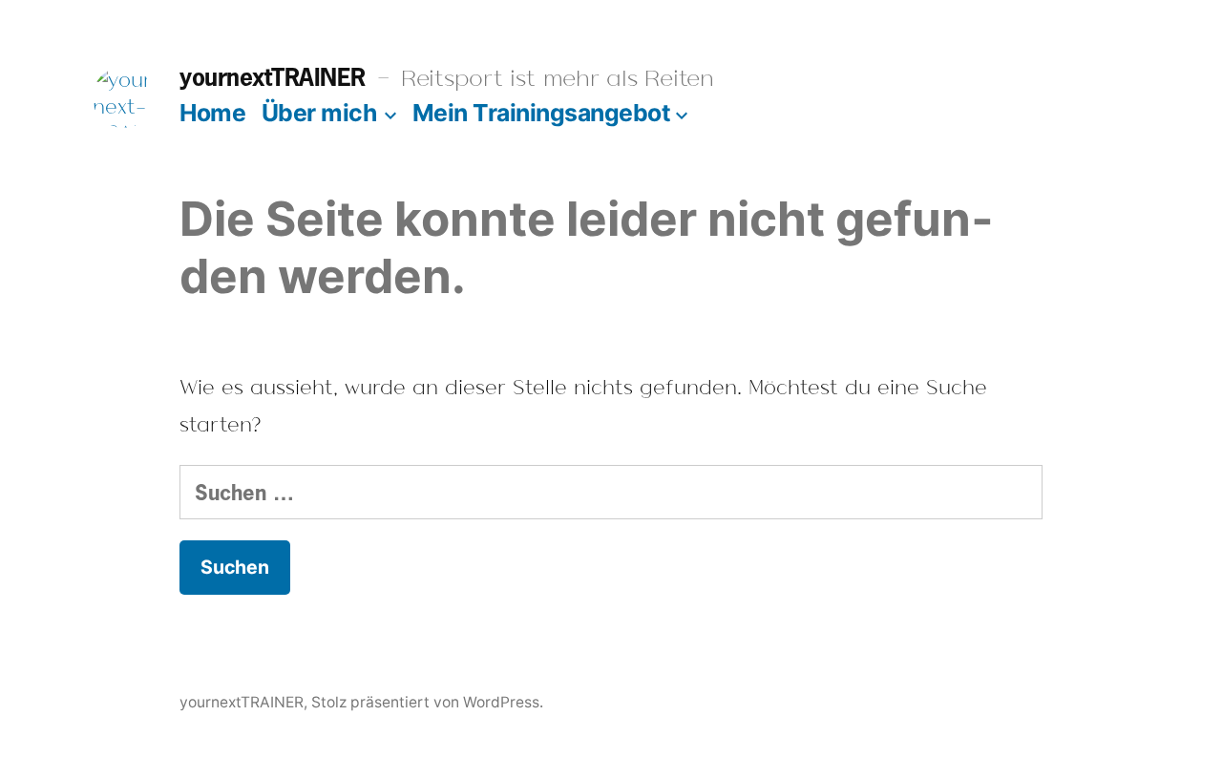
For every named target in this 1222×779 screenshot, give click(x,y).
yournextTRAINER (272, 76)
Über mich (319, 112)
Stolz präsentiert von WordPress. (427, 702)
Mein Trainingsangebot (541, 112)
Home (212, 112)
